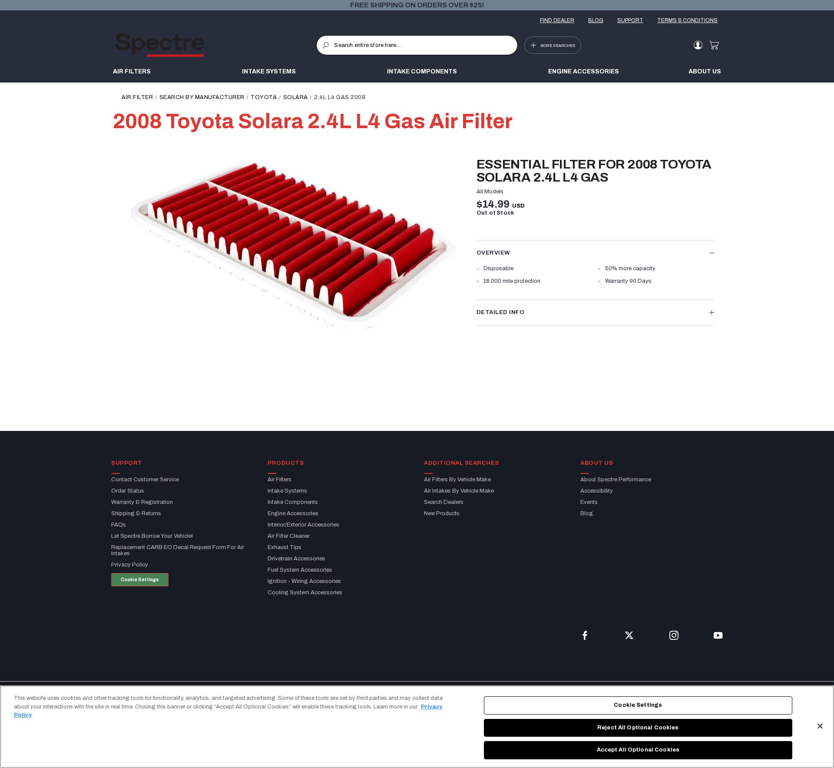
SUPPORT (630, 20)
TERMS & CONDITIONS (687, 20)
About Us (704, 71)
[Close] (820, 726)
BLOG (595, 20)
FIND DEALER (557, 20)
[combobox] (416, 45)
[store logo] (215, 45)
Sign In (698, 45)
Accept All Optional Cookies (638, 750)
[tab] (595, 252)
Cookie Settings (140, 579)
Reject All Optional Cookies (638, 728)
